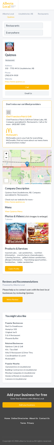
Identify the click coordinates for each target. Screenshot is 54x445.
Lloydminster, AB (26, 14)
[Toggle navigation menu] (50, 5)
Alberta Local (8, 14)
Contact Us (44, 418)
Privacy (30, 423)
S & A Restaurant (12, 335)
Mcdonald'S (10, 358)
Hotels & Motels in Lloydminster (19, 376)
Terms (23, 423)
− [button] (6, 157)
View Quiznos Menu (13, 211)
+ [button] (6, 153)
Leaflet (27, 183)
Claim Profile (13, 269)
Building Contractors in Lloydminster (21, 370)
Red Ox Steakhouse (14, 326)
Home (7, 418)
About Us (33, 418)
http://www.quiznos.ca (15, 202)
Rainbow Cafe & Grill (14, 346)
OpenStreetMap (37, 183)
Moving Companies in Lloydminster (20, 373)
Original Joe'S (11, 332)
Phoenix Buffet (11, 338)
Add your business (27, 405)
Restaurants (43, 14)
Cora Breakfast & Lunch (15, 355)
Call (27, 87)
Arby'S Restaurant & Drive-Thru (19, 352)
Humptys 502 (11, 329)
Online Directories (19, 418)
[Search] (47, 29)
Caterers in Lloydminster (16, 379)
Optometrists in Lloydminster (18, 367)
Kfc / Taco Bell (11, 349)
